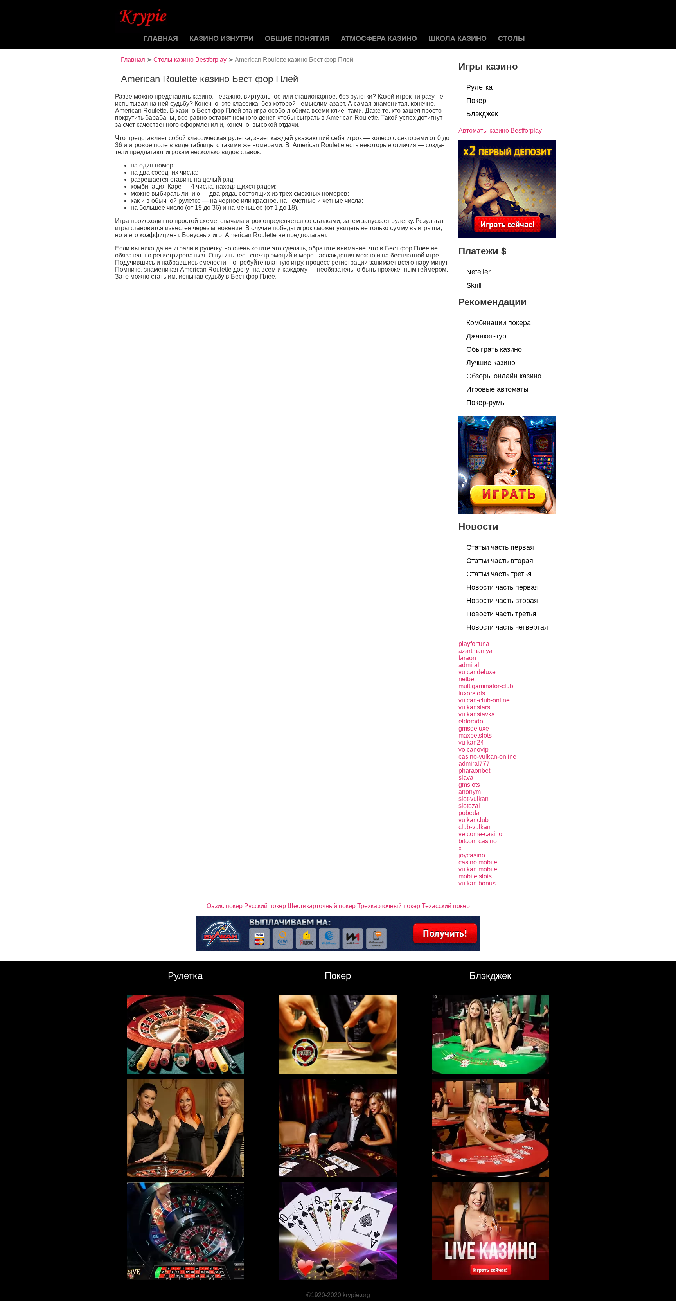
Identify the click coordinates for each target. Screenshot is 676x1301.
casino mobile (477, 862)
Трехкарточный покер (388, 906)
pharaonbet (474, 770)
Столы (511, 38)
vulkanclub (473, 820)
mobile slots (475, 876)
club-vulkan (474, 827)
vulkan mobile (477, 869)
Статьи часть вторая (499, 561)
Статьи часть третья (499, 574)
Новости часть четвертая (507, 627)
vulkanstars (474, 707)
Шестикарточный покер (322, 906)
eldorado (470, 721)
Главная (161, 38)
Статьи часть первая (500, 547)
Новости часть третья (501, 614)
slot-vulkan (473, 798)
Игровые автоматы (497, 389)
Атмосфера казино (379, 38)
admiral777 (474, 763)
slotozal (469, 806)
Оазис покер (225, 906)
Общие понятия (297, 38)
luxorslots (471, 693)
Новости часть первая (502, 587)
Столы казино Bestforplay (190, 59)
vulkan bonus (477, 883)
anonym (469, 791)
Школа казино (457, 38)
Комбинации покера (498, 323)
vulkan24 (471, 742)
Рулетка (479, 87)
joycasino (471, 855)
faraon (467, 658)
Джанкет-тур (486, 336)
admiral (468, 665)
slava (465, 777)
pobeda (469, 813)
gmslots (469, 784)
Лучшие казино (490, 363)
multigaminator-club (485, 686)
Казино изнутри (221, 38)
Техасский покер (446, 906)
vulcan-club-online (484, 700)
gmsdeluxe (473, 728)
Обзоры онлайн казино (503, 376)
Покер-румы (486, 403)
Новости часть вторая (502, 601)
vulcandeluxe (477, 672)
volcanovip (473, 749)
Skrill (474, 285)
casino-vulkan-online (487, 756)
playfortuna (473, 644)
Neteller (478, 272)
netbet (467, 679)
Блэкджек (482, 114)
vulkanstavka (476, 714)
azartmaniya (475, 651)
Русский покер (265, 906)
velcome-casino (480, 834)
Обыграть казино (494, 349)
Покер (476, 100)
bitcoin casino (477, 841)
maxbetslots (475, 735)
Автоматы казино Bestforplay (500, 130)
